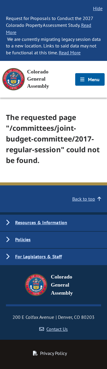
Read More (70, 53)
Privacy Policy (53, 353)
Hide (98, 8)
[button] (53, 223)
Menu (93, 79)
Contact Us (57, 329)
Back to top (83, 199)
